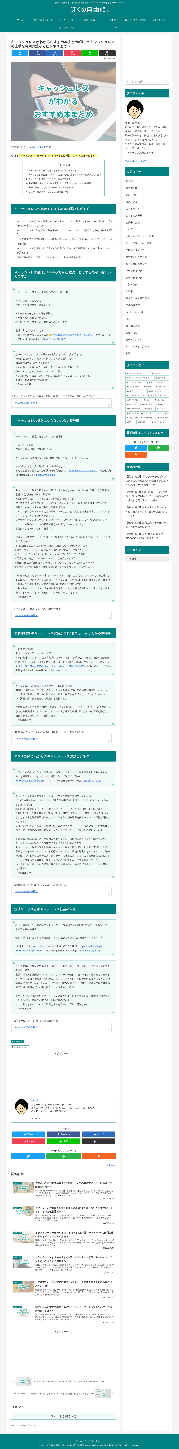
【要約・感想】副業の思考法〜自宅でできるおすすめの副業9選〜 (147, 524)
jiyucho (35, 1100)
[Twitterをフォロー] (32, 1118)
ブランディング (134, 277)
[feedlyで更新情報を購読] (35, 1118)
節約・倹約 (131, 195)
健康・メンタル (134, 339)
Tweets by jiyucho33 (135, 161)
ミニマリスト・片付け (137, 346)
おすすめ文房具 (134, 215)
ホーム (79, 1441)
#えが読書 (56, 334)
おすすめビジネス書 (136, 257)
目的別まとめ (18, 1042)
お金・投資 (131, 332)
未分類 (129, 181)
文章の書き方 (133, 305)
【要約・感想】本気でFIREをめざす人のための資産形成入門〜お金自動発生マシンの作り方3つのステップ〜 (147, 480)
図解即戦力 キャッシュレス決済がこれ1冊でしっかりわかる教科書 (60, 183)
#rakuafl (49, 666)
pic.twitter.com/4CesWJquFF (69, 666)
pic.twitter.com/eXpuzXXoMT (30, 780)
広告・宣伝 (131, 284)
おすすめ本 (131, 188)
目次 (59, 164)
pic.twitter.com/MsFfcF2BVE (77, 334)
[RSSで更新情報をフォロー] (39, 1118)
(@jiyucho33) (39, 147)
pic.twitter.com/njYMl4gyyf (29, 950)
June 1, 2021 (62, 670)
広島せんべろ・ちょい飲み (140, 236)
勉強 (128, 353)
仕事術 (129, 291)
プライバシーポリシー (94, 1441)
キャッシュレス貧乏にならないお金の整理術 (49, 179)
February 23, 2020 (45, 475)
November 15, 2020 (55, 339)
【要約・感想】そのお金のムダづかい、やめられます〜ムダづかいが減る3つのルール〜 (147, 511)
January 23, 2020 (92, 780)
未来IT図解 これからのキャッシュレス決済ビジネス (53, 187)
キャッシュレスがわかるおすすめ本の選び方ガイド (53, 170)
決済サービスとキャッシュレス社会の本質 (48, 192)
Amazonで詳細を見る (26, 403)
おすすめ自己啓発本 (136, 264)
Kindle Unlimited (134, 312)
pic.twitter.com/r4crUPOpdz (82, 470)
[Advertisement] (63, 1074)
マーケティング (134, 270)
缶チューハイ (133, 208)
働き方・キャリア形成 (137, 298)
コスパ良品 (131, 201)
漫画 (128, 319)
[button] (166, 81)
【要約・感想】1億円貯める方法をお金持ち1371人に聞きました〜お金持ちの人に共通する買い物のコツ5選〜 (147, 496)
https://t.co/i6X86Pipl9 (91, 946)
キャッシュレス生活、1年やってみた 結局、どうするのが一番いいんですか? (65, 174)
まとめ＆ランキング (21, 1047)
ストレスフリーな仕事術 (139, 243)
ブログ (129, 229)
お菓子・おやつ (134, 222)
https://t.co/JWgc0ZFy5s (31, 666)
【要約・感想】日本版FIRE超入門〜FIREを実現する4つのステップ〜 (145, 536)
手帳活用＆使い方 (135, 250)
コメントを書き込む (63, 1416)
